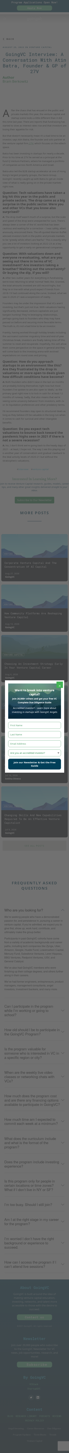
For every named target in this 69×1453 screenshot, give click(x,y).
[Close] (59, 685)
